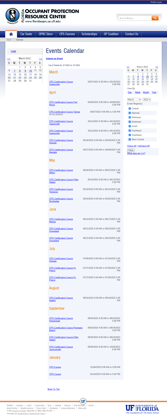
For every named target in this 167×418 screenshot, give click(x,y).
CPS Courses (67, 34)
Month (146, 92)
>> (40, 58)
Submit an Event (54, 58)
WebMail (10, 405)
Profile (153, 2)
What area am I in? (136, 153)
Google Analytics (23, 413)
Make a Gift (82, 408)
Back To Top (54, 389)
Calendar (58, 405)
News (50, 405)
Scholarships (89, 34)
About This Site (12, 408)
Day (130, 92)
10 (30, 70)
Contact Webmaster (68, 408)
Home (11, 34)
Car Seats (26, 34)
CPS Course (55, 367)
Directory (67, 405)
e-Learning (19, 405)
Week (137, 92)
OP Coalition (111, 34)
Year (154, 92)
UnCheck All (144, 146)
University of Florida (19, 411)
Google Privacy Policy (37, 413)
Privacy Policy (41, 408)
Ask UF (91, 405)
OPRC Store (46, 34)
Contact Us (131, 34)
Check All (131, 146)
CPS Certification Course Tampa (64, 112)
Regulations (54, 408)
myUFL (29, 405)
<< (8, 58)
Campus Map (39, 405)
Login (159, 2)
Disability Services (27, 408)
